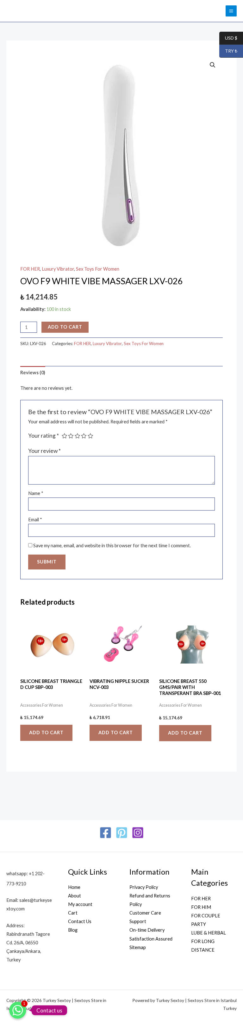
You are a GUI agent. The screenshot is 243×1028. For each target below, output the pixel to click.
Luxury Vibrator (58, 269)
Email (35, 519)
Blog (73, 930)
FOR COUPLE (205, 915)
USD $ (228, 38)
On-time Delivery (147, 930)
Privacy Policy (143, 887)
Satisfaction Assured (150, 938)
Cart (73, 913)
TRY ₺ (228, 51)
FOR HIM (201, 907)
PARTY (198, 924)
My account (80, 904)
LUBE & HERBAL (208, 932)
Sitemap (137, 947)
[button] (212, 65)
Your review (44, 450)
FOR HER (30, 269)
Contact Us (79, 921)
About (74, 895)
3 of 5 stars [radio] (77, 436)
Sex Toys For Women (97, 269)
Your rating (43, 435)
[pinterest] (121, 832)
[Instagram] (138, 832)
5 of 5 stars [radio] (90, 436)
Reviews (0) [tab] (32, 372)
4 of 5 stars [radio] (84, 436)
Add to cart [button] (46, 732)
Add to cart (65, 327)
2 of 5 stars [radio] (71, 436)
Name (35, 493)
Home (74, 887)
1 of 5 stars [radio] (64, 436)
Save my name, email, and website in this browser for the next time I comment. (112, 545)
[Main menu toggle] (231, 10)
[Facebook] (105, 832)
